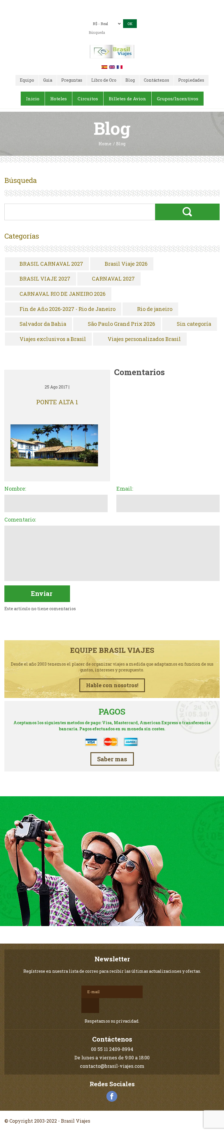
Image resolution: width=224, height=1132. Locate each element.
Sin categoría (194, 324)
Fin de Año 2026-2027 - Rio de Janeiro (68, 309)
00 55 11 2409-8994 (125, 5)
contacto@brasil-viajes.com (120, 13)
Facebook (112, 1096)
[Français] (120, 66)
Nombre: (15, 489)
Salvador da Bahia (43, 324)
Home (105, 143)
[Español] (104, 66)
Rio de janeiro (154, 309)
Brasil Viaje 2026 (126, 264)
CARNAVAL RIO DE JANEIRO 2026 (63, 294)
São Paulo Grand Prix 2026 (121, 324)
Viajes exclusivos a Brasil (53, 339)
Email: (124, 489)
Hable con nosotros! (112, 685)
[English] (112, 66)
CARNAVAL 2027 (113, 279)
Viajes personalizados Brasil (144, 339)
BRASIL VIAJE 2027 (45, 279)
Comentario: (20, 520)
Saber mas (112, 759)
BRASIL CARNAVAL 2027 (51, 264)
